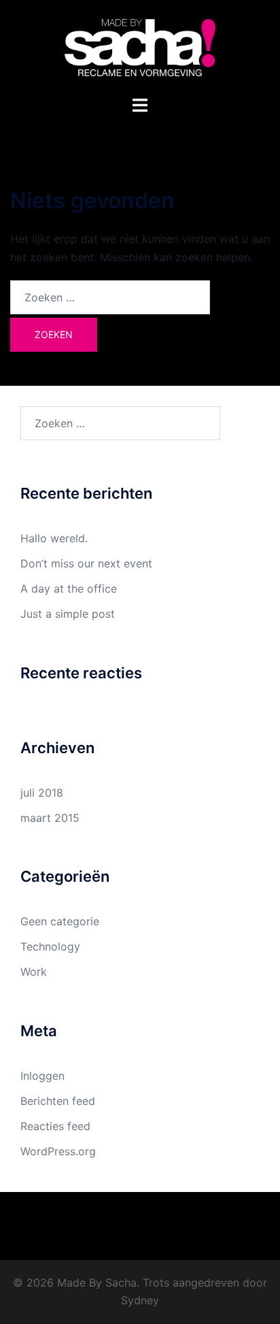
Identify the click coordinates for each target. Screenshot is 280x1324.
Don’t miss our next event (86, 563)
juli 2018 (41, 792)
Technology (50, 946)
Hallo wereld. (54, 538)
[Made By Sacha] (140, 46)
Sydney (140, 1300)
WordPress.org (58, 1151)
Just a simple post (67, 613)
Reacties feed (55, 1126)
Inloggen (42, 1075)
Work (33, 971)
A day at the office (68, 588)
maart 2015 (50, 818)
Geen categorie (59, 921)
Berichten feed (57, 1101)
